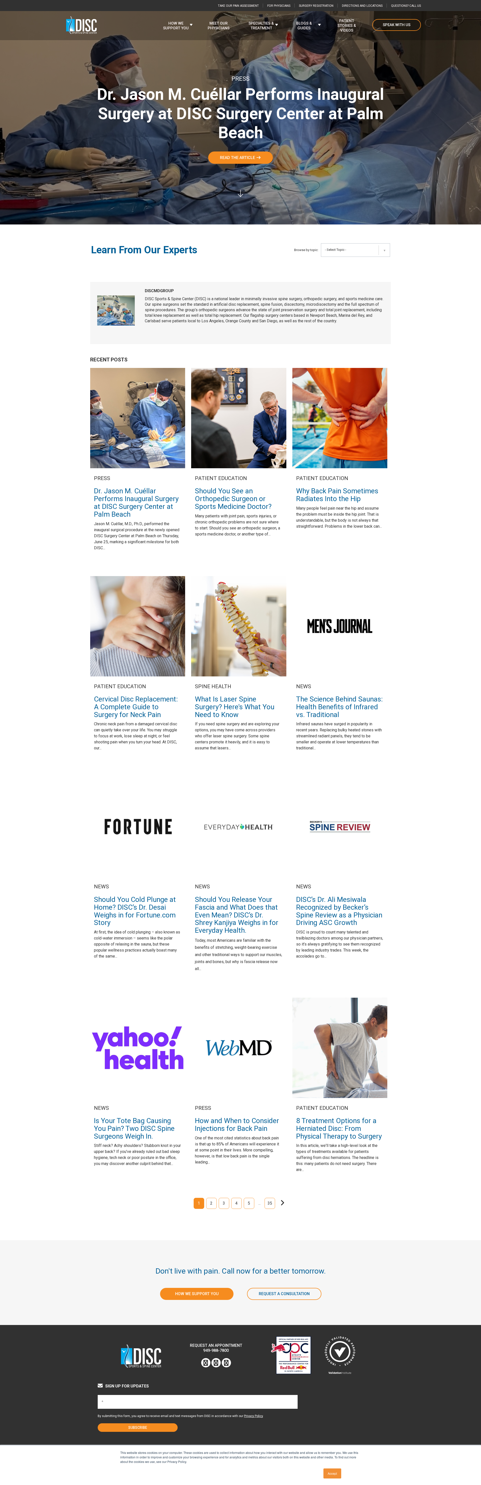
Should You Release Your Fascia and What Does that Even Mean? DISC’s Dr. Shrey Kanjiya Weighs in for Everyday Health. (236, 914)
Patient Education (221, 478)
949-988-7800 (216, 1350)
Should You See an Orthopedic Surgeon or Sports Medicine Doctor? (233, 499)
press (240, 78)
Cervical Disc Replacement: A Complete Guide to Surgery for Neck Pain (136, 707)
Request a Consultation (284, 1293)
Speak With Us (396, 25)
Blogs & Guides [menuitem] (304, 25)
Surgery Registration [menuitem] (316, 6)
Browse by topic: (306, 250)
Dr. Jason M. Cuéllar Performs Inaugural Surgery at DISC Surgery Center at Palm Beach (136, 502)
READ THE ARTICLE (238, 157)
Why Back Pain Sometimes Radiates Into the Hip (337, 495)
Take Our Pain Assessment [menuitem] (238, 6)
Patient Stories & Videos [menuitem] (346, 26)
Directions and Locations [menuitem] (362, 6)
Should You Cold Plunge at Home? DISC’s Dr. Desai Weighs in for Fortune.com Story (135, 911)
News (303, 686)
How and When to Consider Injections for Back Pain (237, 1125)
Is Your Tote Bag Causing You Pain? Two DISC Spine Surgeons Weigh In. (134, 1128)
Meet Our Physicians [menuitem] (218, 25)
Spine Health (213, 686)
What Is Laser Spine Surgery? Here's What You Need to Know (234, 707)
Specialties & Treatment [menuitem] (261, 25)
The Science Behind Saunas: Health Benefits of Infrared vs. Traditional (339, 707)
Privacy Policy (253, 1416)
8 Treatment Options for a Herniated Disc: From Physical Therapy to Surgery (339, 1128)
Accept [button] (332, 1473)
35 (270, 1203)
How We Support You (197, 1293)
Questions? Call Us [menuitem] (406, 6)
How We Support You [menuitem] (176, 25)
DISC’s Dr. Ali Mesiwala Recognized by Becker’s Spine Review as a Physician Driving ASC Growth (339, 911)
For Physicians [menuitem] (278, 6)
